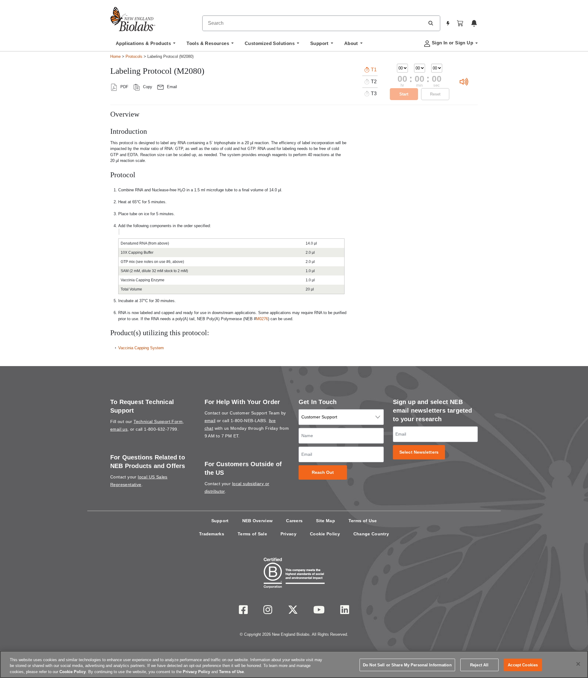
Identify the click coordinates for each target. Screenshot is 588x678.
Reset (435, 94)
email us (118, 429)
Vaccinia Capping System (141, 348)
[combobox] (313, 23)
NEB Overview (257, 520)
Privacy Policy (196, 671)
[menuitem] (145, 45)
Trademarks (211, 533)
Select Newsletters (419, 452)
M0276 (262, 319)
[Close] (578, 664)
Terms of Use (363, 520)
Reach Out (323, 472)
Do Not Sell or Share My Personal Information (407, 664)
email (210, 420)
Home (115, 56)
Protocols (134, 56)
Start (403, 94)
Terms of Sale (252, 533)
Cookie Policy (325, 533)
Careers (294, 520)
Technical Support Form (158, 421)
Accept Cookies (523, 664)
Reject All (479, 664)
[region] (294, 664)
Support (220, 520)
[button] (430, 23)
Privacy (288, 533)
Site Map (325, 520)
